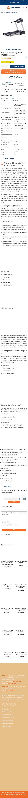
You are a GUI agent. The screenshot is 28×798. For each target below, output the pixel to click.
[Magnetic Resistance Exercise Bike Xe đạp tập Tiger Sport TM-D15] (7, 553)
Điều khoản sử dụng (7, 723)
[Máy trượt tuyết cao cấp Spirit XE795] (21, 600)
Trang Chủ (3, 12)
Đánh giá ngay (14, 502)
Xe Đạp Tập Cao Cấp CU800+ (7, 609)
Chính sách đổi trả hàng (8, 717)
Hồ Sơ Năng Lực (6, 726)
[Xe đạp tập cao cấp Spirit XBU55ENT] (7, 623)
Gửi (14, 529)
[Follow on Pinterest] (9, 704)
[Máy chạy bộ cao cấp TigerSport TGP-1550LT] (21, 577)
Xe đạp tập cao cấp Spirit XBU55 (7, 653)
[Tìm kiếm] (23, 8)
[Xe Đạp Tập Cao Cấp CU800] (21, 553)
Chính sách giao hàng (7, 720)
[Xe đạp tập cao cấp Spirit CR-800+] (21, 623)
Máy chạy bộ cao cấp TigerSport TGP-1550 (21, 653)
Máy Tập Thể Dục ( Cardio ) (12, 12)
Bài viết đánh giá (9, 158)
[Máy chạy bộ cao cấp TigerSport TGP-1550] (21, 645)
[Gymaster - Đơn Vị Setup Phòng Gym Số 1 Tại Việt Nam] (14, 8)
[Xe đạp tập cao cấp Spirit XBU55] (7, 645)
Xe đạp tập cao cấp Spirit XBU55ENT (7, 631)
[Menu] (2, 8)
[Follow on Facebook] (10, 4)
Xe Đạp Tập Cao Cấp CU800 (21, 562)
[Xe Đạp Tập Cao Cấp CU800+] (7, 600)
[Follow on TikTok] (6, 704)
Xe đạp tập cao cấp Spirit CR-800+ (20, 631)
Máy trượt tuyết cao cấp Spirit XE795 (20, 609)
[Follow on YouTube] (17, 4)
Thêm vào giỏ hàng (17, 66)
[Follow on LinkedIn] (15, 4)
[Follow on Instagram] (13, 4)
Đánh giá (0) (7, 486)
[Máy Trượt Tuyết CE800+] (7, 577)
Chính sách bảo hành (7, 712)
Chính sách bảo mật (7, 714)
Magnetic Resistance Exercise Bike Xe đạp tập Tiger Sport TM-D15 (7, 563)
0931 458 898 (14, 796)
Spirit (13, 98)
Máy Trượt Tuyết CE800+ (7, 585)
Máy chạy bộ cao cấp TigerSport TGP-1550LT (21, 586)
